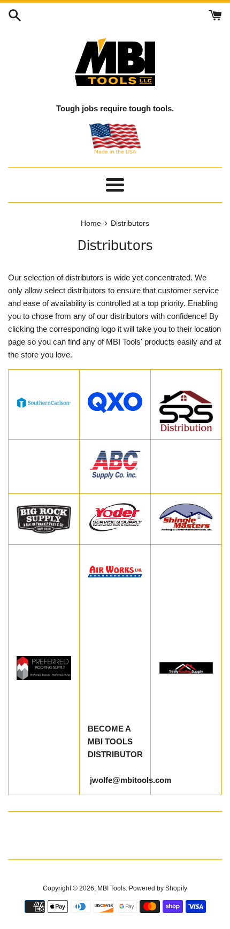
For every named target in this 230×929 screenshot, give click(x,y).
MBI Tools (111, 888)
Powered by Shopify (158, 888)
